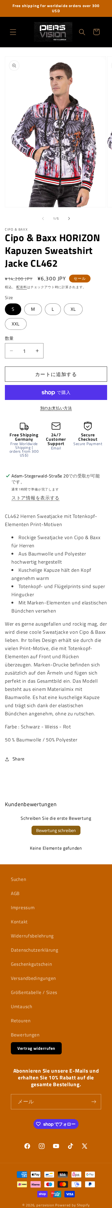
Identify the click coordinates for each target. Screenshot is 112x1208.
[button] (13, 32)
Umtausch (21, 1006)
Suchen (18, 879)
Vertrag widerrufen (36, 1048)
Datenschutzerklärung (34, 950)
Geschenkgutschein (31, 964)
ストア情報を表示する (35, 497)
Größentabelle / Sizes (34, 992)
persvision (45, 1205)
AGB (15, 893)
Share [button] (19, 758)
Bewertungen (25, 1034)
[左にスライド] (43, 218)
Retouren (21, 1020)
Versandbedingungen (33, 978)
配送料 (21, 287)
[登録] (93, 1101)
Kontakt (19, 921)
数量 (9, 338)
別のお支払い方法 (56, 408)
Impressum (23, 907)
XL (73, 309)
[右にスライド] (69, 218)
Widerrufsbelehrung (32, 935)
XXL (16, 323)
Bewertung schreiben (56, 830)
